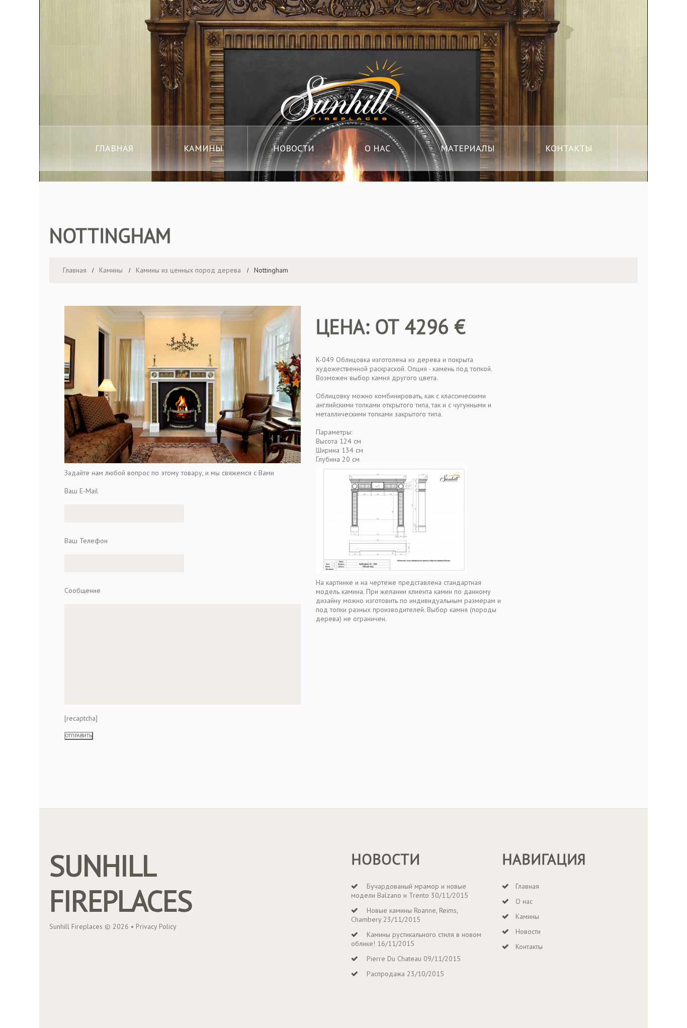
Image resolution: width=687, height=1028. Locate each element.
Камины (203, 148)
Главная (114, 148)
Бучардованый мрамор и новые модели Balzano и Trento (408, 891)
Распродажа (386, 973)
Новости (293, 148)
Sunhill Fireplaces (120, 883)
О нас (377, 148)
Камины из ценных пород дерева (188, 270)
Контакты (568, 148)
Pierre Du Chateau (394, 958)
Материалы (468, 148)
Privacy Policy (156, 926)
